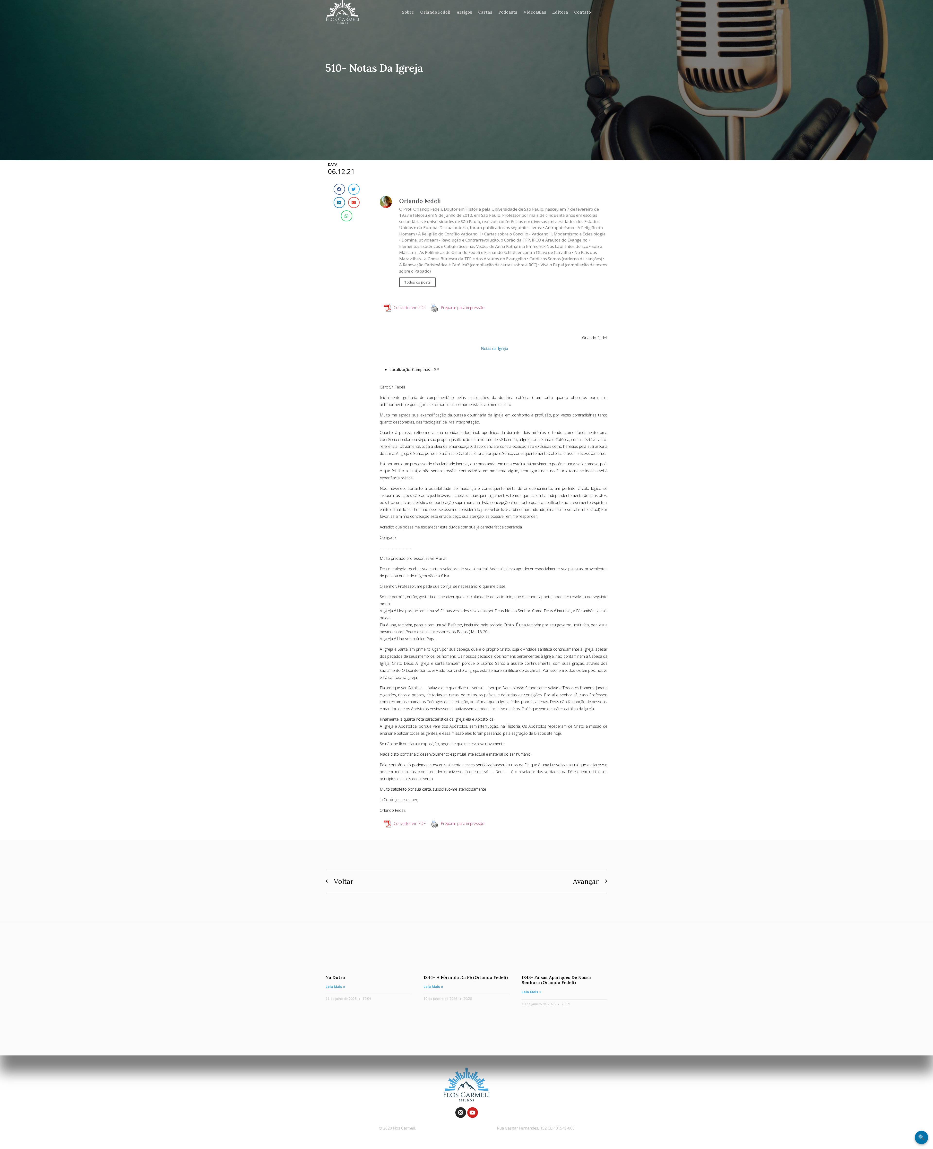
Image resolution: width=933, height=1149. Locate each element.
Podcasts (507, 12)
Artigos (464, 12)
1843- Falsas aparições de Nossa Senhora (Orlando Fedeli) (556, 980)
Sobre (408, 12)
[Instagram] (460, 1112)
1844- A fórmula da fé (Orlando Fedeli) (465, 977)
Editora (560, 12)
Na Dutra (335, 977)
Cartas (485, 12)
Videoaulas (534, 12)
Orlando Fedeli (435, 12)
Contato (582, 12)
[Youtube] (472, 1112)
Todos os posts (417, 282)
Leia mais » (335, 986)
